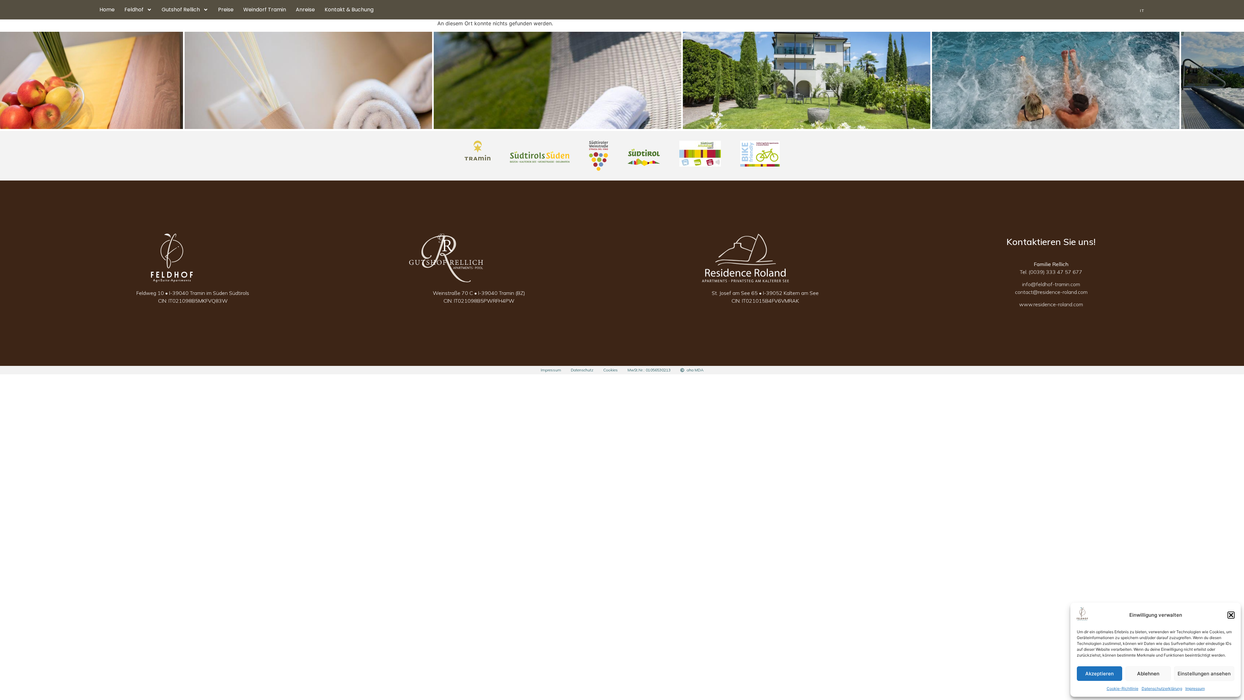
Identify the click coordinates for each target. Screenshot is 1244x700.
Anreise (305, 9)
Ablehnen (1148, 674)
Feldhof (134, 9)
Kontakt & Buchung (349, 9)
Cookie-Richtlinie (1122, 688)
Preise (226, 9)
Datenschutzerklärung (1162, 688)
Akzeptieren (1099, 674)
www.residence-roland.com (1051, 304)
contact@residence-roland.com (1051, 292)
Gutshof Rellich (181, 9)
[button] (1231, 615)
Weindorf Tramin (264, 9)
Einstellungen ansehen (1204, 674)
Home (107, 9)
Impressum (1195, 688)
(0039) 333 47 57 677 (1055, 272)
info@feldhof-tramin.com (1051, 284)
